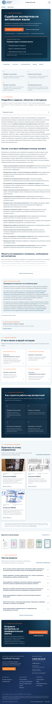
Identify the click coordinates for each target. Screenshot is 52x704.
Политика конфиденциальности (37, 701)
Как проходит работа (25, 64)
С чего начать (15, 64)
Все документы (45, 534)
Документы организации (30, 303)
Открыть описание (7, 486)
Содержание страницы (8, 112)
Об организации (23, 679)
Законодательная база (41, 683)
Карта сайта (39, 685)
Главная (3, 7)
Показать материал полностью (26, 273)
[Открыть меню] (49, 2)
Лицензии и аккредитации (25, 681)
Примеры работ (6, 681)
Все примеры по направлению (43, 454)
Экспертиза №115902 (9, 476)
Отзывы (21, 685)
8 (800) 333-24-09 (38, 635)
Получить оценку (7, 328)
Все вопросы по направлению (43, 562)
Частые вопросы (40, 679)
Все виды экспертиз (7, 679)
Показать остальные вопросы (26, 615)
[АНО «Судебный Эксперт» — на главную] (7, 2)
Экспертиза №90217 (34, 476)
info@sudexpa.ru (36, 663)
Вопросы (41, 64)
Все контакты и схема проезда (38, 672)
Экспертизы (11, 7)
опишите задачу (33, 526)
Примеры (35, 64)
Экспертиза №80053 (9, 507)
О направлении (6, 64)
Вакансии (21, 687)
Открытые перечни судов (25, 683)
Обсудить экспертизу (9, 668)
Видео (37, 681)
